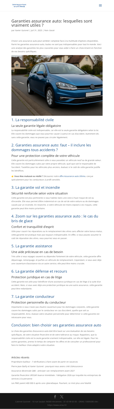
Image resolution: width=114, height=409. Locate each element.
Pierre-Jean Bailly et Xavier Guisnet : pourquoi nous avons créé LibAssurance (47, 366)
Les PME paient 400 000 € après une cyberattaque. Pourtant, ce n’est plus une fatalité (51, 383)
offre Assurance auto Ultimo (72, 176)
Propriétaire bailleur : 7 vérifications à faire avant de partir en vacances (44, 361)
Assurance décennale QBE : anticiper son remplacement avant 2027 (43, 370)
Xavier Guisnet (22, 30)
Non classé (49, 30)
